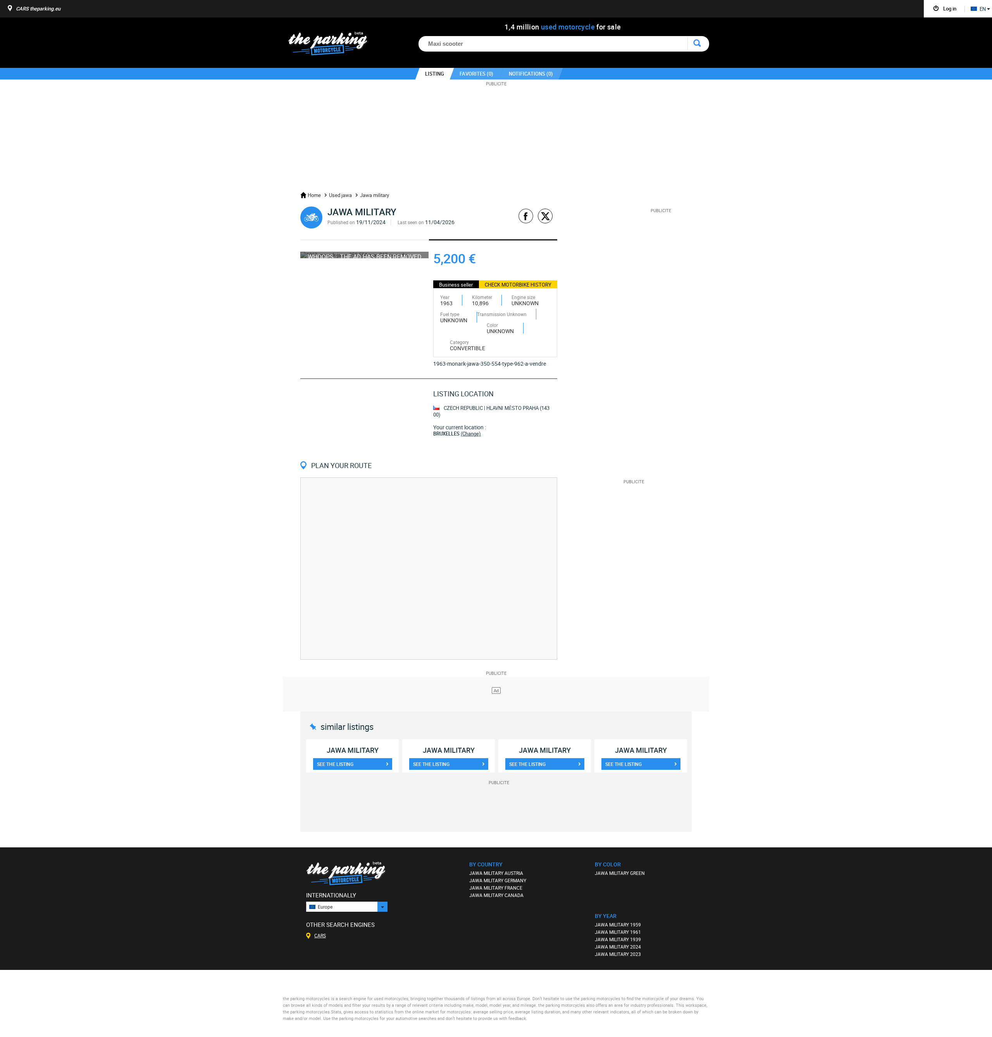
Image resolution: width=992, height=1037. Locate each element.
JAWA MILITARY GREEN (620, 873)
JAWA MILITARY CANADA (496, 895)
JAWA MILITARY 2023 (618, 954)
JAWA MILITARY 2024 (618, 947)
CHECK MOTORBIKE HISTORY (518, 284)
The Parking (332, 45)
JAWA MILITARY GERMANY (497, 880)
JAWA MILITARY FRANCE (495, 888)
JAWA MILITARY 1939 (618, 939)
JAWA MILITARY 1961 (618, 932)
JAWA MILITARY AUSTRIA (496, 873)
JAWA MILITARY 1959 (618, 924)
